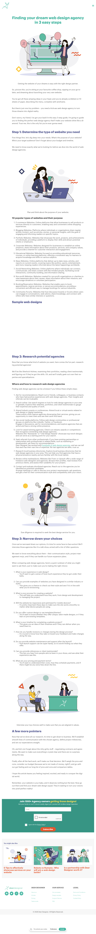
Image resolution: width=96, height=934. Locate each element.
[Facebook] (7, 893)
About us (33, 892)
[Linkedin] (21, 893)
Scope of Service (57, 898)
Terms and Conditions (79, 892)
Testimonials (34, 901)
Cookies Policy (77, 898)
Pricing (33, 898)
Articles (33, 895)
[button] (93, 6)
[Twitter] (12, 893)
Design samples (56, 895)
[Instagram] (16, 893)
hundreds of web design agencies (56, 445)
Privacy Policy (77, 895)
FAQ (53, 901)
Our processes (56, 892)
